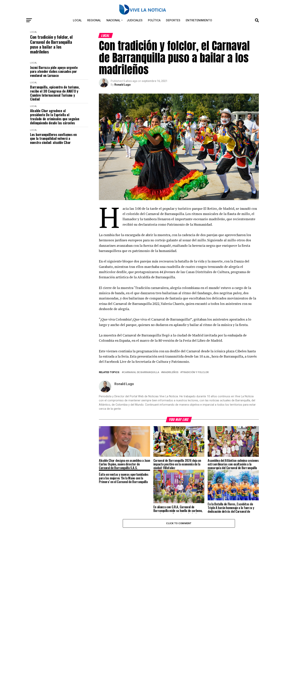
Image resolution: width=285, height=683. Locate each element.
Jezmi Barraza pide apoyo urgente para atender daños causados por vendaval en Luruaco (54, 71)
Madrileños (170, 372)
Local (77, 20)
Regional (94, 20)
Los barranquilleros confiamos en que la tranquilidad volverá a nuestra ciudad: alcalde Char (53, 138)
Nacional (113, 20)
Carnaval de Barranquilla (141, 372)
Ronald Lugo (122, 84)
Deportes (173, 20)
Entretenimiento (199, 20)
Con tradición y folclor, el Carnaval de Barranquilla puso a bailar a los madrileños (51, 44)
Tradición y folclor (195, 372)
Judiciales (134, 20)
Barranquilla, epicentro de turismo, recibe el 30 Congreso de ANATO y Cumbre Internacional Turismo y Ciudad (54, 93)
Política (154, 20)
